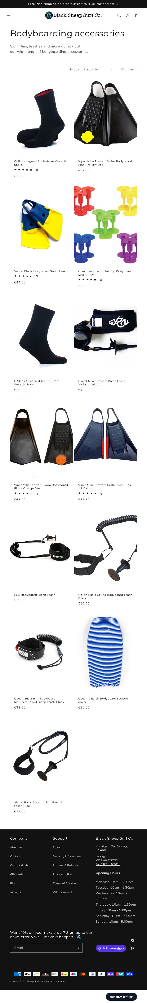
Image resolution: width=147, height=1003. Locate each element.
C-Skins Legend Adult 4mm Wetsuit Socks (40, 163)
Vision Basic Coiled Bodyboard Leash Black (105, 596)
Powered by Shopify (54, 981)
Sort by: (74, 69)
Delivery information (67, 856)
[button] (8, 15)
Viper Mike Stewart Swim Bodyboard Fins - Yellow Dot (105, 163)
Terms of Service (64, 883)
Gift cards (17, 874)
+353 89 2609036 (108, 864)
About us (16, 847)
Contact (15, 856)
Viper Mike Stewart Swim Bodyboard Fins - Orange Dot (41, 486)
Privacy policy (62, 874)
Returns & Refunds (66, 865)
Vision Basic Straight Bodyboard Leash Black (38, 804)
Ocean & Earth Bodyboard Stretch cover (103, 700)
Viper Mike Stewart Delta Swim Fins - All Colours (105, 486)
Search (57, 847)
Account (15, 892)
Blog (13, 883)
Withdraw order (64, 892)
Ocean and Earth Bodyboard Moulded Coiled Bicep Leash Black (39, 700)
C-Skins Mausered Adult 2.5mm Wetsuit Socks (37, 382)
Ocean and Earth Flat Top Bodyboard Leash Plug (105, 272)
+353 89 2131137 (107, 860)
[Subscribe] (77, 947)
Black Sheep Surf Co (31, 981)
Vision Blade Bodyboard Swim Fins (39, 271)
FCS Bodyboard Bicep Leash (34, 594)
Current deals (19, 865)
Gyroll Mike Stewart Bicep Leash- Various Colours (102, 382)
